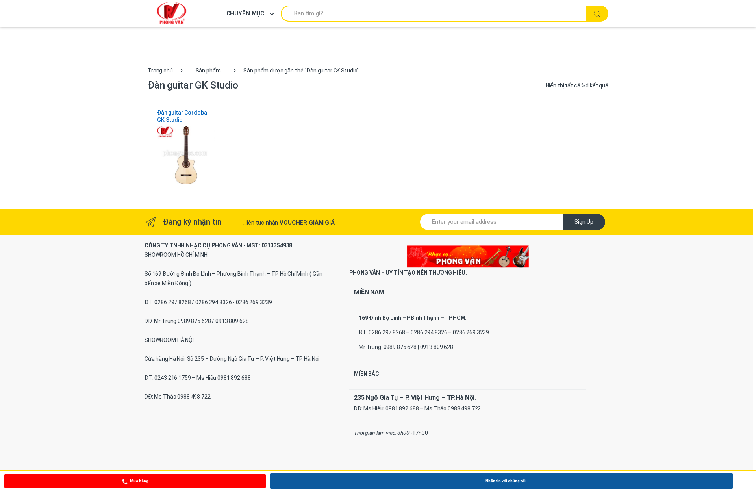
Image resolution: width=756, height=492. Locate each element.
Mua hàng (139, 481)
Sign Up (583, 222)
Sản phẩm (208, 70)
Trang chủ (160, 70)
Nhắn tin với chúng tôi (505, 481)
